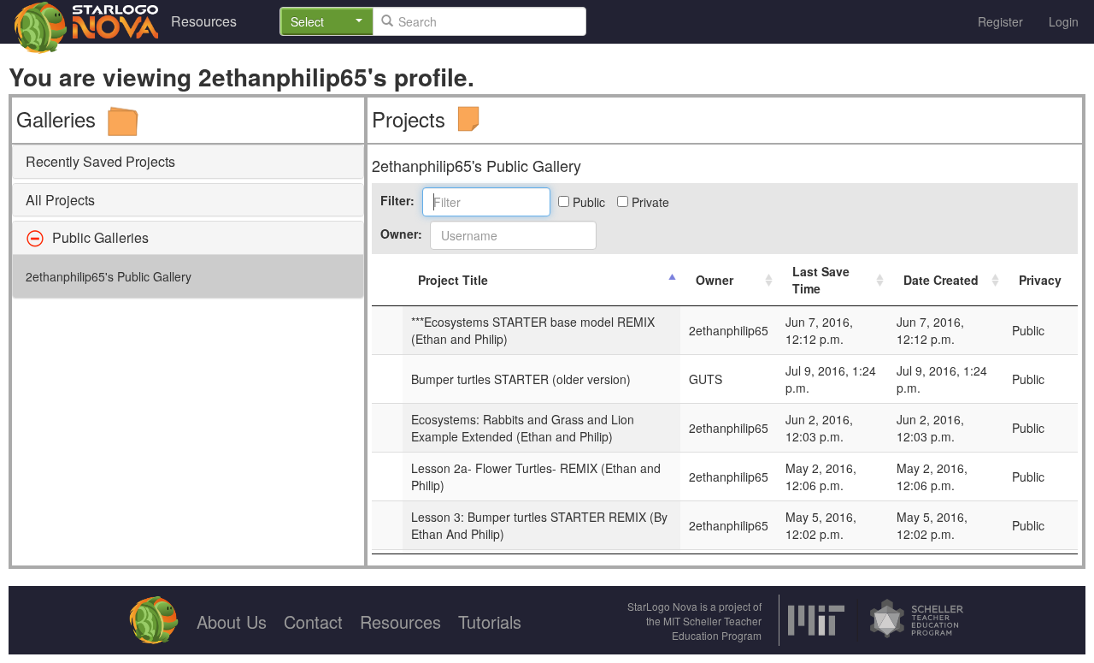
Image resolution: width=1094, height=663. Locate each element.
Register (1000, 21)
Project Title (453, 279)
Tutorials (489, 621)
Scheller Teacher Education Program (717, 627)
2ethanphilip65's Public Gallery (108, 276)
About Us (232, 621)
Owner (714, 279)
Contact (313, 621)
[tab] (188, 161)
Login (1064, 21)
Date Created (941, 279)
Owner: (401, 233)
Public (587, 201)
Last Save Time (821, 280)
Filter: (397, 200)
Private (648, 201)
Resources (204, 21)
